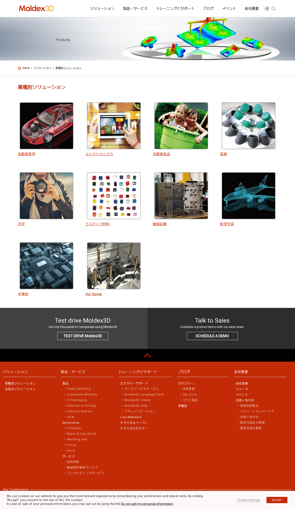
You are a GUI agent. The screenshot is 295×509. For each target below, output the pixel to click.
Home (26, 68)
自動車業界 (26, 154)
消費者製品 (161, 154)
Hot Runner (93, 294)
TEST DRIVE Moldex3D (82, 336)
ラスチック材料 (97, 224)
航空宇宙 (227, 224)
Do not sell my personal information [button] (147, 504)
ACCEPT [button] (277, 500)
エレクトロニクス (99, 154)
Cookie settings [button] (249, 500)
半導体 (23, 294)
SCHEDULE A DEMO (212, 336)
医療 (223, 154)
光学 (21, 224)
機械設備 (160, 224)
